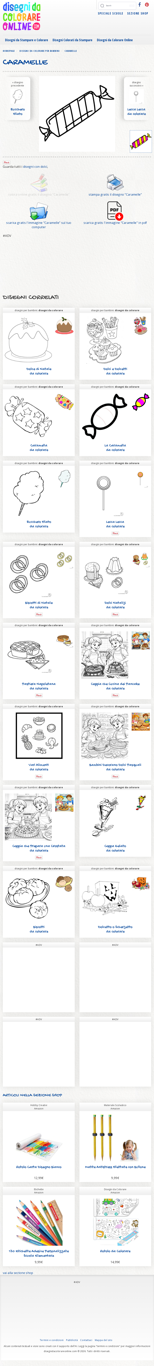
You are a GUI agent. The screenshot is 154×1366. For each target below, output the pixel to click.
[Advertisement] (77, 266)
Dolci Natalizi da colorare (115, 605)
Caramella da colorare (39, 448)
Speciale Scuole (110, 13)
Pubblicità (72, 1340)
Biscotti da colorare (39, 929)
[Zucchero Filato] (17, 96)
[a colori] (141, 141)
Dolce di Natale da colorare (38, 371)
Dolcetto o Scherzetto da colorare (115, 929)
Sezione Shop (137, 13)
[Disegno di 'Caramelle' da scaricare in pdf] (115, 211)
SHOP (56, 1095)
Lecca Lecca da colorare (136, 111)
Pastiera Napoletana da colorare (39, 686)
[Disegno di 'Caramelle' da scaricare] (38, 211)
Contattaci (86, 1340)
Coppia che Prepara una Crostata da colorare (38, 848)
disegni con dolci (35, 167)
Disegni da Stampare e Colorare (26, 40)
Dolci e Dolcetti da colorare (115, 371)
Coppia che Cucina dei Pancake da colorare (115, 686)
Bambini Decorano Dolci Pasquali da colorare (115, 767)
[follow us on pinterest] (147, 4)
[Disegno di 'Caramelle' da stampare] (115, 183)
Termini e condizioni (52, 1340)
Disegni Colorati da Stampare (72, 40)
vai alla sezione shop (18, 1273)
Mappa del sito (103, 1340)
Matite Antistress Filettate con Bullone (115, 1167)
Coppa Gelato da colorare (115, 848)
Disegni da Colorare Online (115, 40)
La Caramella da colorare (115, 448)
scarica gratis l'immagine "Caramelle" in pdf (115, 223)
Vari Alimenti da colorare (39, 767)
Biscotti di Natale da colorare (39, 605)
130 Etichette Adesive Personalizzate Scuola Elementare (39, 1253)
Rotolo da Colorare (115, 1251)
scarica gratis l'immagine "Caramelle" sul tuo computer (38, 225)
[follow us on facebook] (139, 4)
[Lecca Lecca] (136, 96)
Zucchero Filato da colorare (17, 114)
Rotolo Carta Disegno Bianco (38, 1167)
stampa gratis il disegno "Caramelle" (115, 194)
